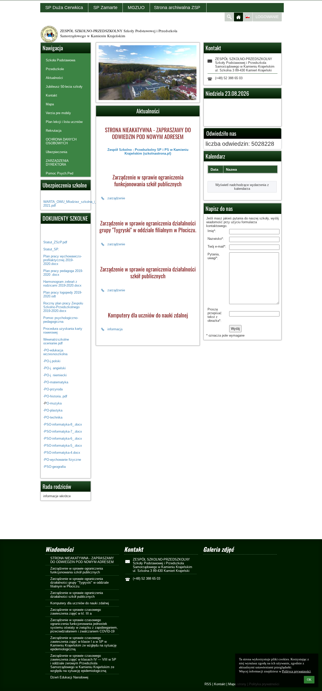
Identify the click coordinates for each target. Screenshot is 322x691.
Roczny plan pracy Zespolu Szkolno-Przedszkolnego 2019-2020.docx (63, 307)
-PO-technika (52, 417)
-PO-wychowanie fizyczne (62, 460)
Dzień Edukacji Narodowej (69, 677)
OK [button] (309, 679)
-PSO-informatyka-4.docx (61, 452)
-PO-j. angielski (54, 368)
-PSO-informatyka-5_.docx (62, 445)
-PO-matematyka (56, 382)
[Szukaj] (229, 17)
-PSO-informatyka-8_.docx (62, 424)
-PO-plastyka (52, 410)
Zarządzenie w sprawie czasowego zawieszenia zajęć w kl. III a (75, 611)
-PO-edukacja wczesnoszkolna (55, 352)
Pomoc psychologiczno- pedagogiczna (60, 320)
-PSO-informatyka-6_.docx (62, 438)
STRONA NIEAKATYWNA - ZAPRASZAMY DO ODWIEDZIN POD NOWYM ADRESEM (82, 560)
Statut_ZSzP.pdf (55, 242)
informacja (115, 329)
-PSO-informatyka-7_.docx (62, 431)
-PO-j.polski (51, 361)
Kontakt (219, 684)
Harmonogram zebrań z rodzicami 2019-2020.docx (62, 283)
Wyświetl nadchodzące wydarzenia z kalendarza (242, 187)
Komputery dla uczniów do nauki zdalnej (79, 603)
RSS (208, 684)
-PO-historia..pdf (55, 396)
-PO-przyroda (53, 389)
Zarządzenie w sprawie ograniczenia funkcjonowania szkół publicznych (76, 570)
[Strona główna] (238, 17)
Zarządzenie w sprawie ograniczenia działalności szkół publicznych (76, 594)
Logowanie (267, 17)
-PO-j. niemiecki (55, 375)
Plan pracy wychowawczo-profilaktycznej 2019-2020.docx (62, 260)
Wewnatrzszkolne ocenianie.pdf (56, 341)
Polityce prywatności (296, 671)
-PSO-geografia (54, 467)
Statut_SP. (51, 249)
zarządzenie (116, 198)
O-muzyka (54, 403)
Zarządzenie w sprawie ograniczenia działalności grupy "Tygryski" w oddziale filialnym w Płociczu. (79, 582)
